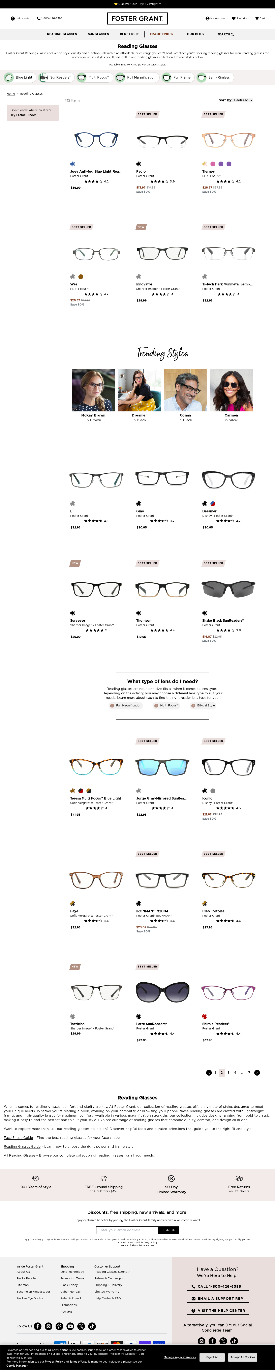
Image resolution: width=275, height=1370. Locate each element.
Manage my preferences (180, 1357)
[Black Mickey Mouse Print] (204, 790)
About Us (23, 1272)
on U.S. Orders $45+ (104, 1191)
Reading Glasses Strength (112, 1272)
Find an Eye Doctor (30, 1298)
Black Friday (69, 1285)
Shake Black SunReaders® (223, 620)
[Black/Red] (80, 790)
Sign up (168, 1230)
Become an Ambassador (33, 1291)
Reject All (212, 1357)
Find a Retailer (27, 1278)
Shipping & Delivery (108, 1285)
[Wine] (228, 164)
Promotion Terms (72, 1278)
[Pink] (212, 164)
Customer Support (107, 1266)
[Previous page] (209, 1073)
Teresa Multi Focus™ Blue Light (95, 798)
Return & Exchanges (108, 1278)
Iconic (207, 798)
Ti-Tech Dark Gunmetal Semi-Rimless (228, 284)
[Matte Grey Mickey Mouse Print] (212, 790)
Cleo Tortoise (213, 911)
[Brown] (80, 276)
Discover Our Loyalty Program (139, 4)
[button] (62, 34)
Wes (73, 284)
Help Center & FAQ (107, 1298)
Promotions (68, 1305)
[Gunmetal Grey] (72, 276)
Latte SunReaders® (151, 1024)
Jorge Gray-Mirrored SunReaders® (162, 798)
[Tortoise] (88, 790)
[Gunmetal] (204, 276)
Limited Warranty (106, 1291)
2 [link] (222, 1072)
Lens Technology (72, 1272)
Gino (140, 511)
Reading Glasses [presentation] (62, 34)
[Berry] (205, 1016)
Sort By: (225, 100)
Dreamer (209, 511)
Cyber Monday (70, 1291)
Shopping (67, 1266)
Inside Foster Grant (30, 1266)
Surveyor (77, 620)
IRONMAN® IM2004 (152, 911)
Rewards (66, 1311)
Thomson (143, 620)
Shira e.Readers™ (216, 1024)
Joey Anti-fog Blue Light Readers (96, 171)
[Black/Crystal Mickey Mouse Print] (204, 503)
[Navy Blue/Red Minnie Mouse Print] (212, 503)
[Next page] (257, 1073)
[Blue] (72, 164)
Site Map (23, 1285)
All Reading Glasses (19, 1155)
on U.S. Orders (239, 1191)
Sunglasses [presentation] (98, 34)
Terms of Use (78, 1362)
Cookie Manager (17, 1366)
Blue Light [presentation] (129, 34)
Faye (74, 911)
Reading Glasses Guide (22, 1146)
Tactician (77, 1024)
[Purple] (220, 164)
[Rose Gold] (204, 164)
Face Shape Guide (18, 1137)
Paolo (141, 171)
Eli (72, 511)
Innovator (144, 284)
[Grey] (138, 276)
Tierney (208, 171)
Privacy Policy (54, 1362)
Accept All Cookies (243, 1357)
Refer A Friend (70, 1298)
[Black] (138, 164)
